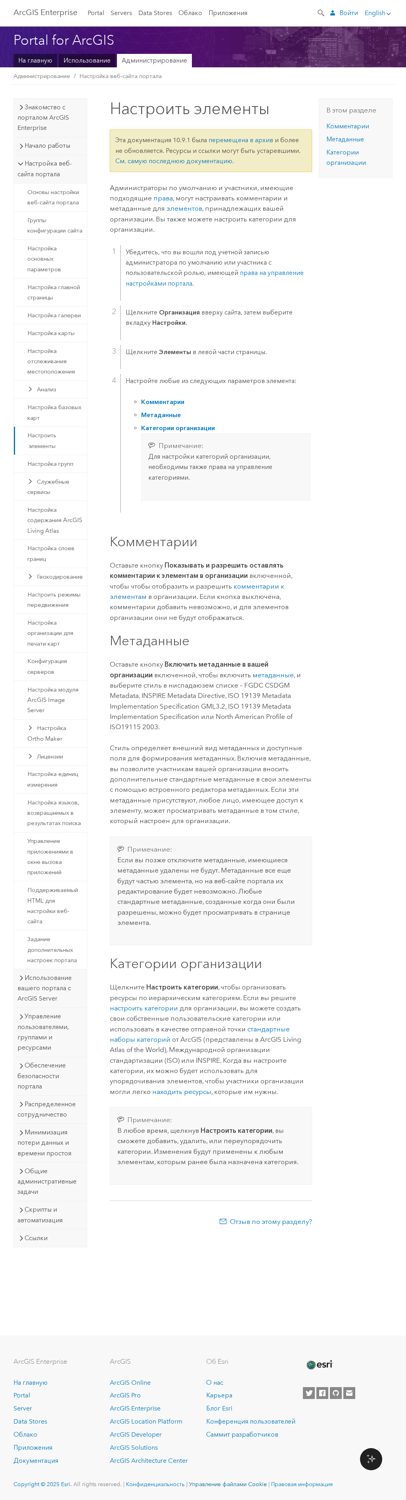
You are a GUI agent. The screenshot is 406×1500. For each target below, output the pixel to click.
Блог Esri (219, 1408)
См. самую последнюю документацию (173, 161)
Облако (190, 13)
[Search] (321, 12)
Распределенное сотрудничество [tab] (46, 1109)
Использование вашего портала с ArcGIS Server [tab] (44, 988)
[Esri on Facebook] (322, 1393)
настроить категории (144, 1008)
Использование (87, 60)
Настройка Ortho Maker (46, 733)
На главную (35, 60)
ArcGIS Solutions (134, 1447)
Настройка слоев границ (51, 553)
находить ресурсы (181, 1092)
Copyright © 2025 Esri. (42, 1484)
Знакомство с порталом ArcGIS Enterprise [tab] (43, 117)
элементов (184, 208)
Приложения (228, 13)
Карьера (219, 1395)
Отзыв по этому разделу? (271, 1222)
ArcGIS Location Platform (146, 1421)
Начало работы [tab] (47, 145)
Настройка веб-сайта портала (120, 76)
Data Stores (155, 13)
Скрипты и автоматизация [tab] (40, 1215)
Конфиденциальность (155, 1484)
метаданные (273, 675)
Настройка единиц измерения (52, 779)
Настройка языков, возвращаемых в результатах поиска (54, 813)
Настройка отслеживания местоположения (51, 361)
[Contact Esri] (349, 1393)
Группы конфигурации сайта (54, 225)
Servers (121, 13)
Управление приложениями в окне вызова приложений (50, 856)
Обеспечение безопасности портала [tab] (41, 1076)
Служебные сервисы (48, 487)
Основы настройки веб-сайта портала (53, 197)
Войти (348, 13)
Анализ (46, 389)
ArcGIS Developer (136, 1434)
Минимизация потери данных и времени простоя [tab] (44, 1142)
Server (22, 1408)
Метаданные (345, 139)
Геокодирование (60, 576)
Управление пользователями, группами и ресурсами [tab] (43, 1031)
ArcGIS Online (130, 1382)
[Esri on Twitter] (309, 1393)
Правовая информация (302, 1484)
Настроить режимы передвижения (53, 599)
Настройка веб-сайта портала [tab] (44, 168)
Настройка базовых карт (54, 412)
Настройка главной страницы (53, 292)
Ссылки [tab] (36, 1238)
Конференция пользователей (250, 1421)
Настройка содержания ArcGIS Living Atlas (54, 520)
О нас (214, 1382)
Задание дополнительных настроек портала (52, 950)
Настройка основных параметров (44, 259)
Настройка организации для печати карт (50, 633)
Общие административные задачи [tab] (47, 1181)
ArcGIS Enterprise (45, 12)
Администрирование (154, 60)
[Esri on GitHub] (336, 1393)
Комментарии (347, 126)
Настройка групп (50, 463)
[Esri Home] (319, 1365)
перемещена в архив (241, 140)
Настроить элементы (41, 440)
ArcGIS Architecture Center (149, 1460)
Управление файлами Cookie (228, 1484)
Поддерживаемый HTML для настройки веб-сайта (52, 905)
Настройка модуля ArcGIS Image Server (53, 700)
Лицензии (50, 756)
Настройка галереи (54, 315)
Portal (96, 13)
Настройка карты (51, 333)
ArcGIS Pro (125, 1395)
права (163, 198)
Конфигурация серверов (47, 666)
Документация (35, 1460)
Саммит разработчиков (242, 1434)
